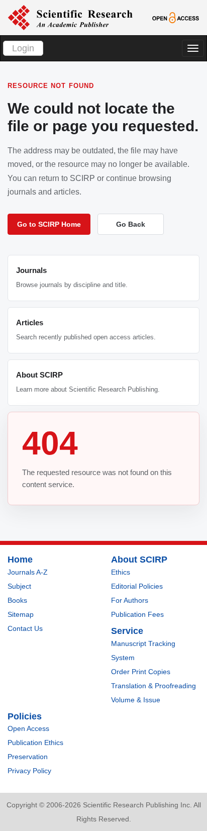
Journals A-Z (28, 572)
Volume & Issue (135, 700)
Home (20, 560)
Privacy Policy (29, 771)
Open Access (28, 728)
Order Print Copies (140, 672)
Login (23, 48)
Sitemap (21, 614)
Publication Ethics (35, 742)
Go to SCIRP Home (49, 224)
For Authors (129, 600)
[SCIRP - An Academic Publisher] (70, 17)
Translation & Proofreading (153, 686)
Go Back (130, 224)
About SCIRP (139, 560)
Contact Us (25, 628)
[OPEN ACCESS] (176, 17)
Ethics (120, 572)
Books (17, 600)
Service (127, 631)
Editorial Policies (137, 586)
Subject (19, 586)
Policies (25, 716)
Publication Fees (137, 614)
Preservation (28, 757)
